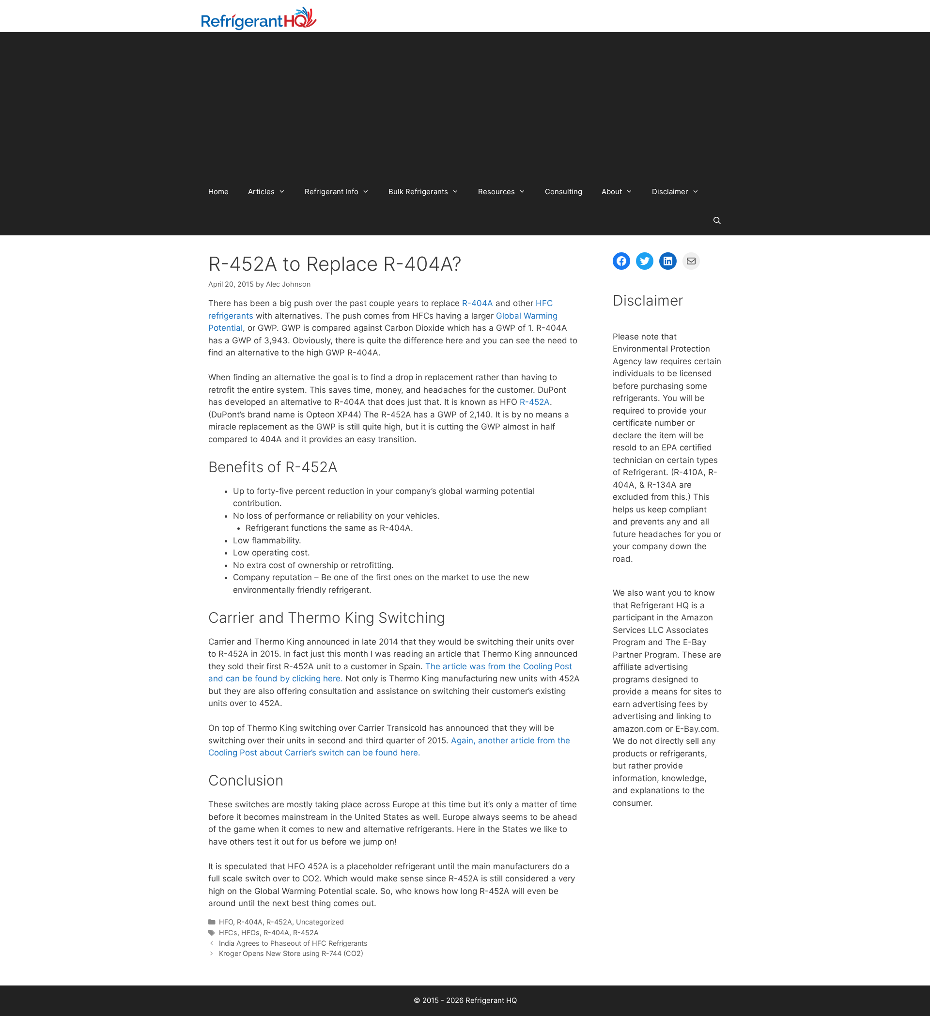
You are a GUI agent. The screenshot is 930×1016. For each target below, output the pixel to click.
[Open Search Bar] (717, 220)
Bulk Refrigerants (418, 191)
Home (218, 191)
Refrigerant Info (331, 191)
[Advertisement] (465, 104)
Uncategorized (320, 922)
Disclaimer (670, 191)
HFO (226, 922)
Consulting (563, 191)
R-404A (477, 303)
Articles (261, 191)
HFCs (228, 932)
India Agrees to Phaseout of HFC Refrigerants (293, 943)
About (612, 191)
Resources (496, 191)
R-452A (535, 402)
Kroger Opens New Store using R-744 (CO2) (291, 953)
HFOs (250, 932)
